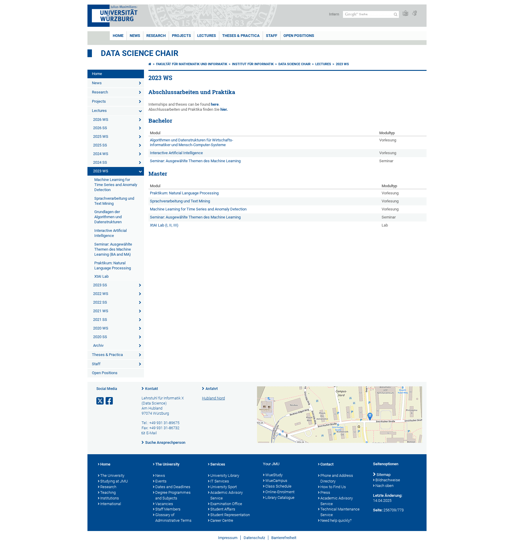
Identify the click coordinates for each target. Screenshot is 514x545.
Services (217, 464)
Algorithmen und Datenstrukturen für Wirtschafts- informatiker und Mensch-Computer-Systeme (191, 142)
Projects (181, 35)
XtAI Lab (101, 276)
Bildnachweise (387, 480)
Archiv (98, 345)
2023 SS (100, 285)
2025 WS (100, 136)
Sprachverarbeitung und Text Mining (114, 201)
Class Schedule (278, 486)
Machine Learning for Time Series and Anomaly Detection (115, 184)
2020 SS (100, 337)
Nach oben (384, 485)
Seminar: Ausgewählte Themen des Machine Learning (195, 161)
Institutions (109, 498)
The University (112, 475)
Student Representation (230, 515)
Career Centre (221, 520)
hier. (224, 109)
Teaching (108, 492)
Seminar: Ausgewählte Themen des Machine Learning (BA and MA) (113, 249)
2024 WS (100, 154)
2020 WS (100, 328)
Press (325, 492)
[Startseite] (149, 64)
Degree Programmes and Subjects (173, 495)
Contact (326, 464)
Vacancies (164, 504)
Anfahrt (212, 389)
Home (118, 35)
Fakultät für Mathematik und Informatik (191, 64)
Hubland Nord (213, 398)
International (110, 504)
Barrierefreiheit (283, 537)
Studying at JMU (114, 481)
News (135, 35)
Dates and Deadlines (172, 487)
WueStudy (274, 475)
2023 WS (100, 171)
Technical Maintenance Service (340, 512)
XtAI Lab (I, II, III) (164, 225)
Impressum (227, 537)
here (215, 104)
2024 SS (100, 162)
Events (161, 481)
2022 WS (100, 293)
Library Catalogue (279, 497)
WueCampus (276, 480)
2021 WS (100, 311)
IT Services (219, 481)
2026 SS (100, 128)
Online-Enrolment (279, 492)
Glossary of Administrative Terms (173, 518)
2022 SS (100, 302)
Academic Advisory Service (226, 495)
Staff (271, 35)
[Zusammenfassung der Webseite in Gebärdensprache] (414, 13)
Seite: (378, 510)
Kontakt (151, 389)
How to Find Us (333, 487)
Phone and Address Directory (336, 478)
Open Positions (298, 35)
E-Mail (151, 433)
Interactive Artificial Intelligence (110, 233)
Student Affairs (222, 509)
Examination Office (226, 504)
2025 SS (100, 145)
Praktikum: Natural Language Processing (112, 265)
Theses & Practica (241, 35)
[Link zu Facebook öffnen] (110, 401)
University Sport (223, 487)
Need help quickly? (336, 520)
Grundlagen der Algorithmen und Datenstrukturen (108, 217)
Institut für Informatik (253, 64)
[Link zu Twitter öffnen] (100, 401)
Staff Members (168, 509)
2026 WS (100, 119)
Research (156, 35)
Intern (334, 14)
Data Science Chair (139, 53)
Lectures (206, 35)
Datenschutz (254, 537)
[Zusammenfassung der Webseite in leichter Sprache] (405, 13)
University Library (224, 475)
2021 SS (100, 319)
